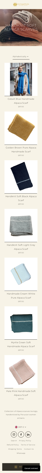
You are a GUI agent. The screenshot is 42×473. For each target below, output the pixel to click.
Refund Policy (13, 445)
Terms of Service (28, 445)
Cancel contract (31, 468)
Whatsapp (21, 453)
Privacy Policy (25, 441)
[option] (21, 79)
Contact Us (29, 449)
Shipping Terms (15, 449)
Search (14, 441)
